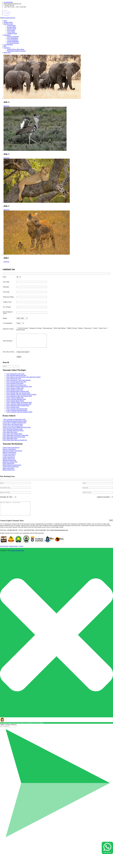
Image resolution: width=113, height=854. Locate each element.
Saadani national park (9, 458)
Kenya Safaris (11, 30)
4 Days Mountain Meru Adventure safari (17, 391)
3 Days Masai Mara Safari (10, 432)
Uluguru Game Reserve (9, 454)
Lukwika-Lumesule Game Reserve (12, 450)
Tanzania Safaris (8, 22)
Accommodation (8, 2)
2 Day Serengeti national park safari (16, 375)
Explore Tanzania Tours (17, 550)
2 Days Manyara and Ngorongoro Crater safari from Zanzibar (23, 377)
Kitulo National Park (8, 463)
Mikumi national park (9, 469)
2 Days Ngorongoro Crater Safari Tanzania (18, 380)
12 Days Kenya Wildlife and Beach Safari (14, 422)
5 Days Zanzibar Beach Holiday (15, 401)
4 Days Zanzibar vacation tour (14, 389)
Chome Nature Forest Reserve (11, 447)
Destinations (7, 35)
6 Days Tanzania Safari (12, 407)
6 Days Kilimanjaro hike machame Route (17, 405)
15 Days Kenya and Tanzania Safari (13, 425)
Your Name (6, 282)
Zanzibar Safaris (11, 28)
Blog (5, 46)
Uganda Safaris (11, 25)
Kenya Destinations (12, 38)
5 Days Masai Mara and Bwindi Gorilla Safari (15, 435)
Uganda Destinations (13, 41)
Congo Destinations (12, 39)
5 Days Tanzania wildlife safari (14, 397)
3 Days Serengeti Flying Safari (14, 383)
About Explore (4, 546)
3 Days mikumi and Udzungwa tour (16, 385)
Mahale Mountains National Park (12, 465)
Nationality (6, 287)
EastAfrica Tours (8, 24)
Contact (21, 546)
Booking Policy (13, 546)
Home (5, 20)
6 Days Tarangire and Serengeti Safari (16, 408)
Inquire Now (7, 52)
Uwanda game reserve (9, 455)
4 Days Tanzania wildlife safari (14, 388)
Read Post (6, 106)
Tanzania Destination (13, 36)
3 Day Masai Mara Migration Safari (13, 429)
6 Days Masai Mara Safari (10, 438)
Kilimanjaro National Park (10, 462)
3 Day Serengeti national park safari (16, 381)
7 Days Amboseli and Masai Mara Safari (14, 419)
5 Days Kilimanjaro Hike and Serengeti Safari (19, 396)
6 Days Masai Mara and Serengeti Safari (14, 437)
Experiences (7, 47)
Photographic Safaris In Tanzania (16, 51)
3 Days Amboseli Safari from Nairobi (13, 430)
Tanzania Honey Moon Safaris (15, 49)
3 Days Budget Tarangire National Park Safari (19, 386)
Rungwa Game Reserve (9, 449)
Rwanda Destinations (13, 43)
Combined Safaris (12, 33)
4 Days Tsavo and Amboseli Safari (12, 433)
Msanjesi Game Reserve (9, 452)
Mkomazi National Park (9, 460)
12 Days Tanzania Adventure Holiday (16, 410)
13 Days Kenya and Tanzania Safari (13, 424)
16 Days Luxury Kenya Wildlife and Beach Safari (17, 427)
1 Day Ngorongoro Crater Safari (15, 374)
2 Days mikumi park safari (13, 378)
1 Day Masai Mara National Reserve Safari (15, 421)
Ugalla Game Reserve (9, 457)
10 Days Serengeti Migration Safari (16, 399)
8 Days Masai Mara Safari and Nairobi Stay (15, 440)
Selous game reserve (8, 468)
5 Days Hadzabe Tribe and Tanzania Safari (18, 393)
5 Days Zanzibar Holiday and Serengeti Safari (19, 402)
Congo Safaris (11, 32)
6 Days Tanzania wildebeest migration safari (18, 404)
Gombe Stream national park (11, 466)
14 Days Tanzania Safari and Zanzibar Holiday (19, 412)
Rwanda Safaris (11, 27)
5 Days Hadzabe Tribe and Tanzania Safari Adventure (21, 394)
